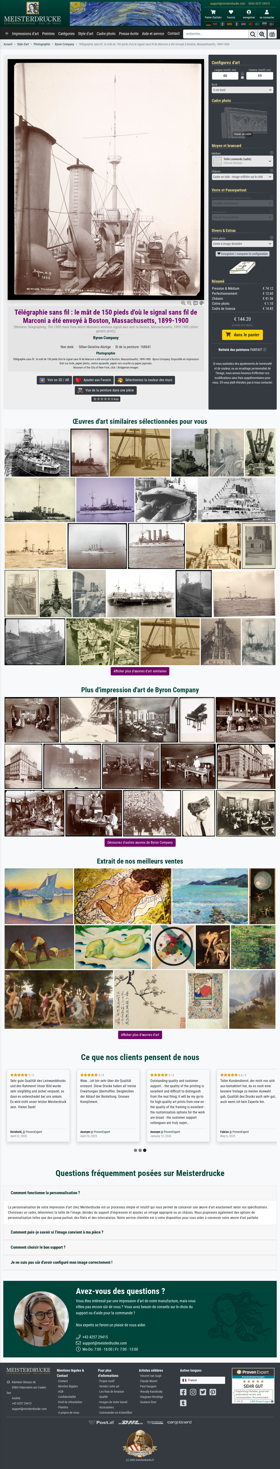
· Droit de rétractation (69, 1402)
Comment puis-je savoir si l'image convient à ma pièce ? (57, 1232)
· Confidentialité (66, 1397)
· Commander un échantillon (115, 1413)
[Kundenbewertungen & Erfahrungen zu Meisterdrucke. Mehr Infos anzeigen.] (253, 1385)
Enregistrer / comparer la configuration (244, 254)
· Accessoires (106, 1407)
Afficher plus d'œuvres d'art (140, 1035)
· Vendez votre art (108, 1386)
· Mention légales (67, 1386)
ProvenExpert (34, 1132)
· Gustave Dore (147, 1402)
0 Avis (115, 399)
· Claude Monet (148, 1381)
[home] (6, 34)
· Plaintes (62, 1407)
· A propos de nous (68, 1413)
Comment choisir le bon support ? (38, 1247)
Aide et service (153, 34)
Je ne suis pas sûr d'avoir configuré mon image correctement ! (61, 1262)
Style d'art (85, 34)
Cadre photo (106, 34)
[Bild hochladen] (272, 34)
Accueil (8, 44)
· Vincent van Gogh (150, 1376)
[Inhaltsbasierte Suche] (262, 34)
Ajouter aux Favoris (96, 380)
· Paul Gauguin (147, 1386)
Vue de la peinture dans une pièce (108, 390)
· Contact (62, 1381)
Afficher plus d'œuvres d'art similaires (140, 671)
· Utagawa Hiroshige (151, 1397)
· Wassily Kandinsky (151, 1392)
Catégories (66, 34)
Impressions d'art (25, 34)
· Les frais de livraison (111, 1392)
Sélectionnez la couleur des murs (147, 380)
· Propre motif (106, 1381)
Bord (214, 84)
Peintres (48, 34)
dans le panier (245, 334)
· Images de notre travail (112, 1402)
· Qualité (103, 1397)
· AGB (60, 1392)
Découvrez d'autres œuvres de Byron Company (140, 842)
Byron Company (64, 44)
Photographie (42, 44)
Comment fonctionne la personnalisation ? (45, 1192)
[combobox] (243, 90)
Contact (174, 33)
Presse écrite (128, 34)
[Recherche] (252, 34)
